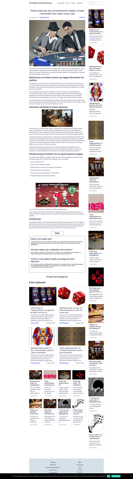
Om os (68, 3)
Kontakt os (80, 3)
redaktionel (82, 17)
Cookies (73, 3)
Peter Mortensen (44, 17)
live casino (92, 38)
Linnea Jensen (35, 323)
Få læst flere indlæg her (57, 277)
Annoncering (61, 3)
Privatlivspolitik (115, 476)
